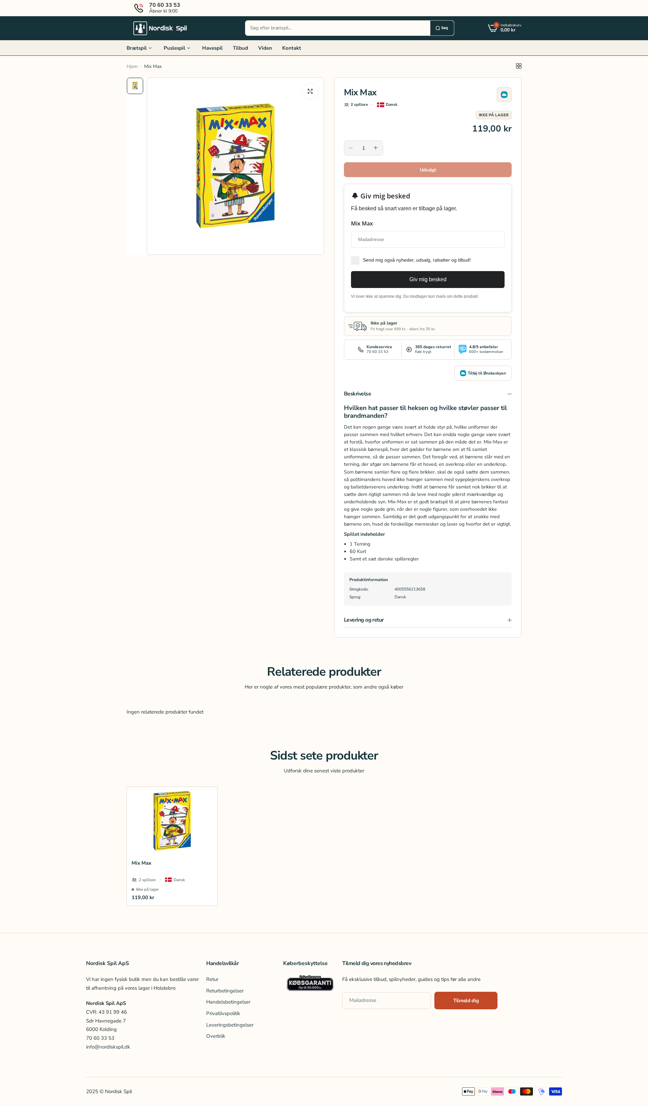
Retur (212, 979)
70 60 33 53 (100, 1038)
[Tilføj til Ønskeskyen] (504, 94)
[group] (235, 166)
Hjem (132, 66)
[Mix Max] (172, 821)
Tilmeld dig (466, 1000)
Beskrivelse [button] (357, 394)
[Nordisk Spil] (160, 28)
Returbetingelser (225, 990)
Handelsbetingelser (228, 1002)
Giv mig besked (428, 279)
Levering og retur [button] (364, 620)
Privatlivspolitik (223, 1013)
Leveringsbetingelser (229, 1024)
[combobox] (337, 28)
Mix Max (141, 863)
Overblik (215, 1036)
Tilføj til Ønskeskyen (487, 373)
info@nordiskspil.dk (108, 1046)
